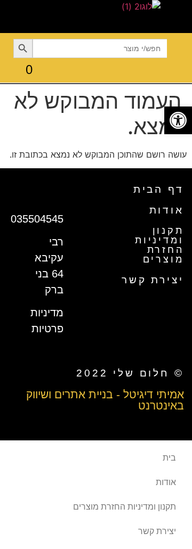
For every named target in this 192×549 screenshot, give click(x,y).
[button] (179, 48)
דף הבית (158, 189)
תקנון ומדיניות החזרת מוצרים (159, 245)
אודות (167, 210)
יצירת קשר (153, 279)
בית (169, 457)
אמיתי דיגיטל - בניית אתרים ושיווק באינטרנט (105, 400)
